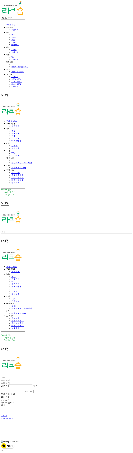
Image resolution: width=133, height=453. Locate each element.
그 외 (13, 64)
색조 (13, 40)
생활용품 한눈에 (17, 72)
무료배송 (14, 30)
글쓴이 (4, 386)
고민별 (13, 49)
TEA (12, 57)
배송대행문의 (16, 84)
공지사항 (14, 76)
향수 (13, 35)
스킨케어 (14, 42)
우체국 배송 (10, 25)
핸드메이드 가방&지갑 (19, 67)
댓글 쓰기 (28, 391)
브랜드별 (14, 52)
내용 (35, 386)
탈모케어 (14, 37)
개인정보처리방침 (7, 418)
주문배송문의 (16, 79)
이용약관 (4, 415)
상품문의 (14, 86)
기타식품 (14, 59)
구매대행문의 (16, 81)
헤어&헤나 (15, 45)
